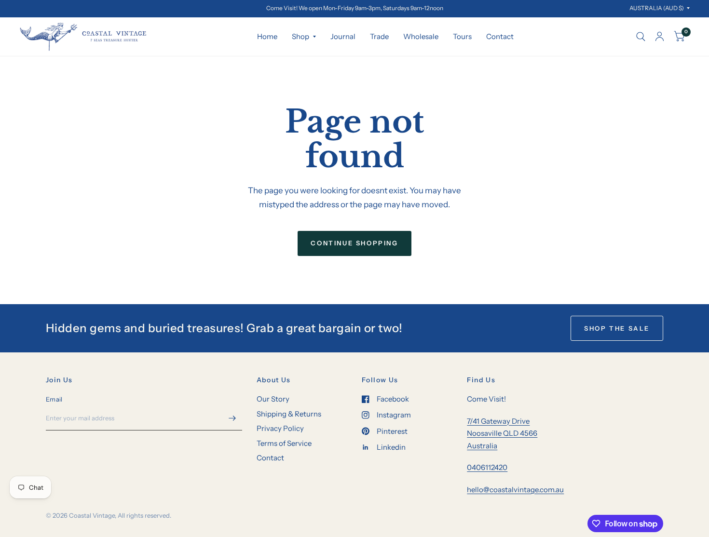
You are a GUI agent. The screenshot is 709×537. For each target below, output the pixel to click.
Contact (500, 36)
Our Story (273, 398)
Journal (342, 36)
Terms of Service (284, 443)
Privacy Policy (280, 428)
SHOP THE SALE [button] (617, 328)
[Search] (640, 36)
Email (54, 399)
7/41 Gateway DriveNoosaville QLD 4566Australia (502, 433)
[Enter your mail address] (232, 417)
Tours (462, 36)
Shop (300, 36)
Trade (379, 36)
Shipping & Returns (289, 413)
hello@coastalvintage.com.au (515, 489)
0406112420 (487, 467)
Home (267, 36)
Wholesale (420, 36)
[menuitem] (267, 37)
